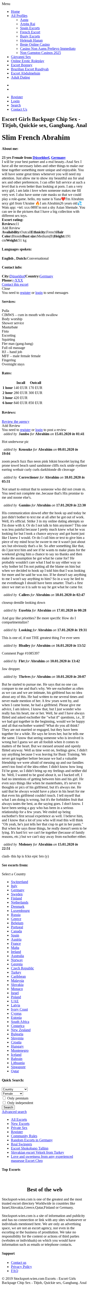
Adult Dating (20, 77)
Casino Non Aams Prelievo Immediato (48, 49)
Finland (16, 898)
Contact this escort (15, 284)
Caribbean (18, 976)
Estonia (16, 1017)
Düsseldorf (41, 158)
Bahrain (16, 1059)
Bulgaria (17, 1034)
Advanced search (14, 1112)
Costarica (17, 1026)
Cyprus (16, 1013)
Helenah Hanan (31, 40)
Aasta (24, 20)
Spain (15, 935)
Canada (16, 931)
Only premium (17, 1098)
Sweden (17, 894)
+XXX (18, 280)
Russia (16, 915)
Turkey (16, 972)
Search (16, 105)
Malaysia (17, 980)
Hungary (17, 1046)
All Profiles (19, 16)
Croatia (16, 1042)
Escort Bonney (21, 65)
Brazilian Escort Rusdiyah (30, 69)
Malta (15, 948)
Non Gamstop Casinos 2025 (40, 53)
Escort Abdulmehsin (25, 73)
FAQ (14, 1271)
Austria (16, 939)
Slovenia (17, 1038)
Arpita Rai (27, 24)
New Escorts (20, 1124)
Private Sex (19, 1128)
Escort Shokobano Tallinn (29, 1148)
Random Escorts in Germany (32, 1140)
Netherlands (19, 902)
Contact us (18, 1262)
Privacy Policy (21, 1267)
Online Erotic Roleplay (27, 61)
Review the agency (15, 421)
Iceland (16, 1055)
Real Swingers (21, 1144)
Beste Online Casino (35, 44)
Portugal (17, 927)
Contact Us (19, 109)
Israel (15, 993)
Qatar (15, 1071)
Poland (16, 997)
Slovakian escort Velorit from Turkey (37, 1152)
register (25, 293)
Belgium (17, 923)
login (39, 293)
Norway (17, 960)
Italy (14, 886)
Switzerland (19, 882)
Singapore (18, 1067)
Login (15, 101)
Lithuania (18, 1063)
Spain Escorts (30, 28)
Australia (17, 956)
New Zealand (21, 1030)
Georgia (17, 964)
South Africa (20, 1022)
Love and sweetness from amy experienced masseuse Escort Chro (42, 1159)
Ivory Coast (19, 1009)
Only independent (19, 1103)
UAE (15, 1001)
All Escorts (19, 1119)
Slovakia (17, 985)
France (16, 943)
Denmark (17, 906)
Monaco (17, 989)
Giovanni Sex (21, 57)
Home (15, 11)
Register (17, 97)
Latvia (15, 1005)
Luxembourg (20, 911)
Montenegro (20, 1050)
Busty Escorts (30, 36)
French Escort (30, 32)
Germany (58, 158)
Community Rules (24, 1136)
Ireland (16, 952)
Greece (16, 919)
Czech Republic (22, 968)
